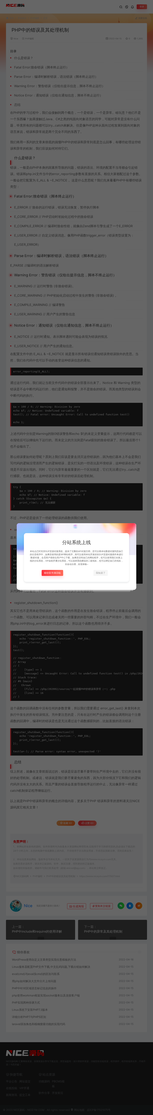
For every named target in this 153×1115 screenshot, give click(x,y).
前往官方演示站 (52, 572)
